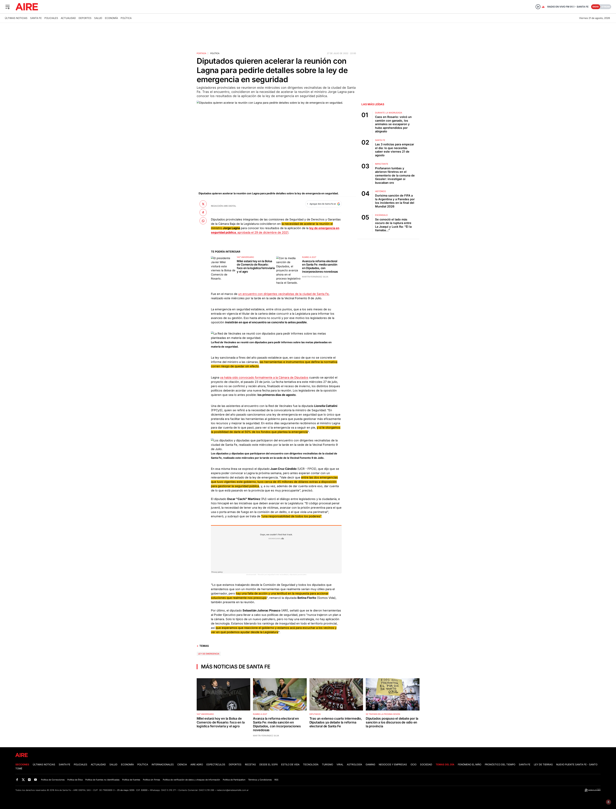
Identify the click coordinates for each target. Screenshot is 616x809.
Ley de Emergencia (208, 654)
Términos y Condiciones (260, 780)
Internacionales (163, 764)
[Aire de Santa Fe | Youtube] (35, 779)
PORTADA (201, 53)
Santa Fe (36, 18)
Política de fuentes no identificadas (102, 780)
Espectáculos (215, 764)
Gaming (370, 764)
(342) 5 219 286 (206, 790)
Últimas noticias (16, 18)
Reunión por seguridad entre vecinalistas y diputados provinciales (282, 574)
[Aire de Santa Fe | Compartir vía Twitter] (203, 203)
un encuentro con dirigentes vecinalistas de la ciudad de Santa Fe (283, 294)
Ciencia (182, 764)
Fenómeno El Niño (469, 764)
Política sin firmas (151, 780)
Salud (98, 18)
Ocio (413, 764)
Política (126, 18)
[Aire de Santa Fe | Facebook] (17, 779)
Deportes (85, 18)
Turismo (327, 764)
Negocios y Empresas (393, 764)
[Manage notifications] (608, 802)
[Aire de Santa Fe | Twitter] (23, 779)
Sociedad (426, 764)
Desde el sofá (268, 764)
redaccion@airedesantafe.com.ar (233, 790)
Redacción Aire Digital (223, 206)
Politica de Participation (234, 780)
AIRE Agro (196, 764)
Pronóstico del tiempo (500, 764)
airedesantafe (251, 574)
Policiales (51, 18)
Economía (111, 18)
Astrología (354, 764)
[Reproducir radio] (538, 6)
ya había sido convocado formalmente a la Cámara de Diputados (264, 377)
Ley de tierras (543, 764)
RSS (276, 780)
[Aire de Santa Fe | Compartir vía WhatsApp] (203, 220)
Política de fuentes (131, 780)
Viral (340, 764)
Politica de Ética (75, 780)
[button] (7, 6)
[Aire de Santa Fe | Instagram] (29, 779)
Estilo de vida (290, 764)
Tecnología (310, 764)
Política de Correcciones (53, 780)
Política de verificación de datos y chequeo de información (191, 780)
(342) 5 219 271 (168, 790)
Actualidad (68, 18)
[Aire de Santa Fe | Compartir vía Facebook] (203, 212)
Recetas (250, 764)
